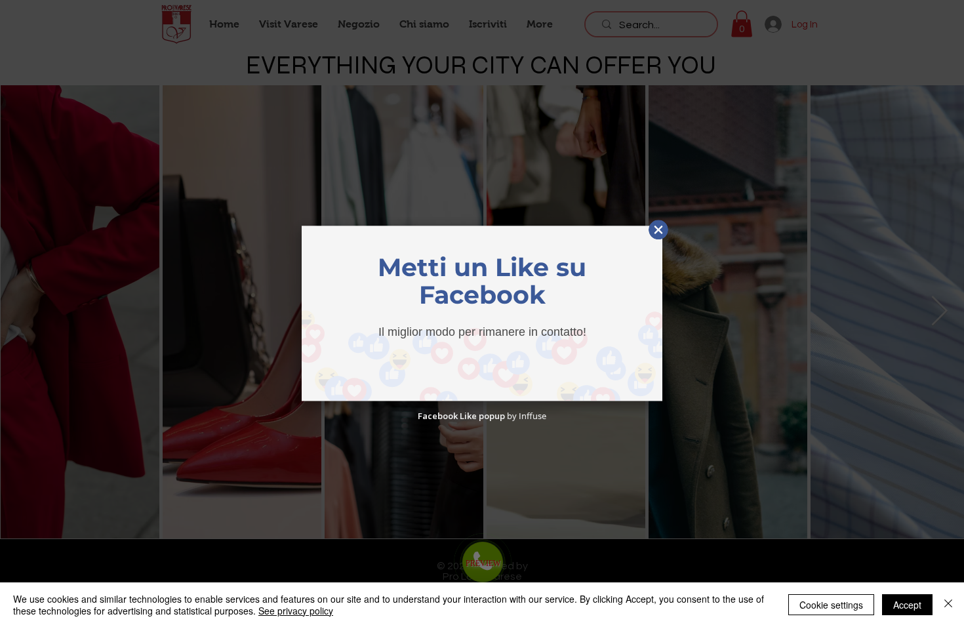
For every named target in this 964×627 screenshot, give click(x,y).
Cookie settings (831, 604)
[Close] (948, 605)
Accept (907, 604)
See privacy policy (295, 610)
